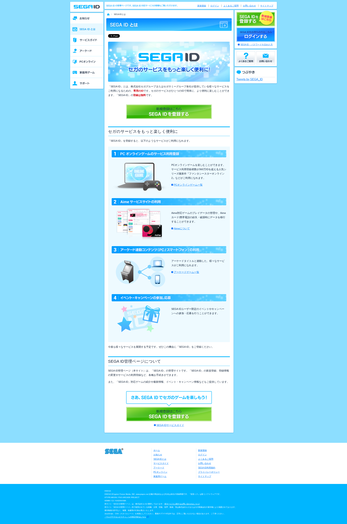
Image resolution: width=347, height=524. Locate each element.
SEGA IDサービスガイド (170, 425)
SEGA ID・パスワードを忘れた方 (256, 44)
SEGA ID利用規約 (206, 467)
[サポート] (86, 83)
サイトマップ (266, 6)
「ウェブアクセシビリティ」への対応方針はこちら (125, 517)
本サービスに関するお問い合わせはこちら (182, 504)
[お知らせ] (86, 18)
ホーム (156, 450)
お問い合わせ (249, 6)
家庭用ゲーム (159, 476)
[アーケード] (86, 50)
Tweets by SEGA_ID (249, 79)
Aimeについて (182, 228)
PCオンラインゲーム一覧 (188, 184)
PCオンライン (160, 472)
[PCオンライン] (86, 61)
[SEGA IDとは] (86, 29)
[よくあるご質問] (245, 57)
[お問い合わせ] (265, 57)
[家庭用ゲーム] (86, 72)
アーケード (158, 467)
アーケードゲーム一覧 (186, 272)
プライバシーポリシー (209, 472)
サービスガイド (161, 463)
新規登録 (201, 6)
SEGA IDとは (159, 459)
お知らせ (157, 454)
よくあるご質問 (231, 6)
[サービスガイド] (86, 40)
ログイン (214, 6)
